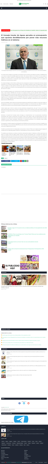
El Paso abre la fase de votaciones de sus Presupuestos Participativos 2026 (26, 248)
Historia (37, 443)
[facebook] (43, 4)
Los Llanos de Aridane (4, 454)
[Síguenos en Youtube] (28, 403)
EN (5, 407)
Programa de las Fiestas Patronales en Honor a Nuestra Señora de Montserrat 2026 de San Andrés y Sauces (22, 287)
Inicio (36, 462)
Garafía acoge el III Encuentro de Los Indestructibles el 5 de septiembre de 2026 (27, 228)
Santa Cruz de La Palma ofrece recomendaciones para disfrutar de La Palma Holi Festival (17, 342)
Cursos (33, 441)
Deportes (15, 441)
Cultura (19, 441)
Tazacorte (25, 457)
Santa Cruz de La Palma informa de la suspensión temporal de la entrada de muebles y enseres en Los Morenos (26, 352)
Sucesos (40, 441)
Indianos (41, 443)
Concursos (13, 443)
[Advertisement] (24, 19)
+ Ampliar (9, 229)
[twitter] (45, 4)
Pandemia (33, 443)
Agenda (7, 441)
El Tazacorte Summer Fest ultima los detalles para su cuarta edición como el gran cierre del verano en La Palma (21, 344)
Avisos (36, 441)
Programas (3, 443)
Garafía (25, 453)
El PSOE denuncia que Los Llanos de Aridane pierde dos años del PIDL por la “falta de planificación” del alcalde (26, 366)
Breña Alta (26, 450)
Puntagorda (26, 454)
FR (8, 407)
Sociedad (29, 441)
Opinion (25, 443)
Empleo (29, 443)
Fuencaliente (3, 453)
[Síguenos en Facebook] (19, 403)
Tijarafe (2, 458)
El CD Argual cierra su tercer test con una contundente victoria (23, 241)
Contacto (45, 462)
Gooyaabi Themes (18, 462)
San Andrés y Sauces (27, 456)
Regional (10, 441)
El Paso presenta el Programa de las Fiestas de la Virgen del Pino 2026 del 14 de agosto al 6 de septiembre (27, 361)
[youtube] (47, 4)
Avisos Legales (41, 462)
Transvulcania (8, 443)
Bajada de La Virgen (20, 443)
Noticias (6, 158)
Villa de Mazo (26, 458)
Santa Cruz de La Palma (5, 457)
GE (6, 407)
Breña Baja (3, 451)
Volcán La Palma (23, 441)
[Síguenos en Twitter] (24, 403)
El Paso (25, 451)
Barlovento (3, 450)
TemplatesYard (9, 462)
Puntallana (3, 456)
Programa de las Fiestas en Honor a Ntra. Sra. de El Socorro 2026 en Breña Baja (21, 370)
